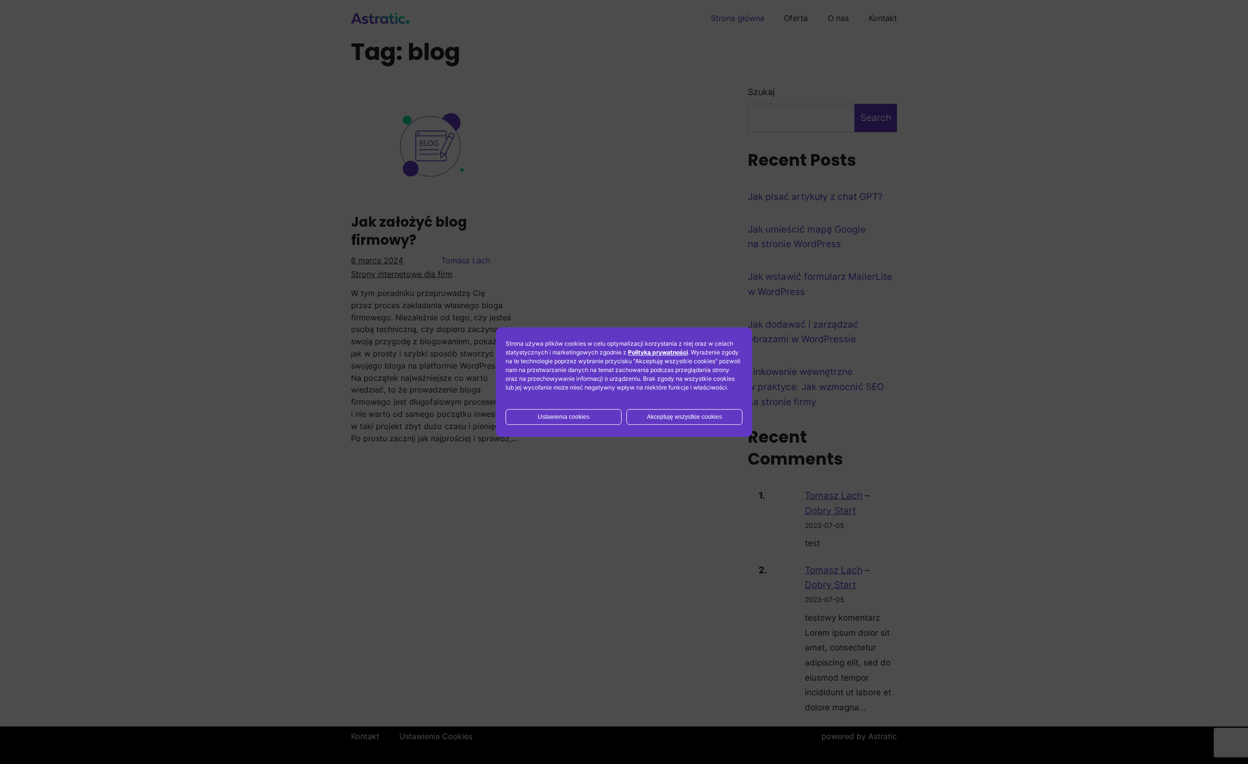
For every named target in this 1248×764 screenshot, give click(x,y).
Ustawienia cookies (563, 416)
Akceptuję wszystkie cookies (684, 416)
